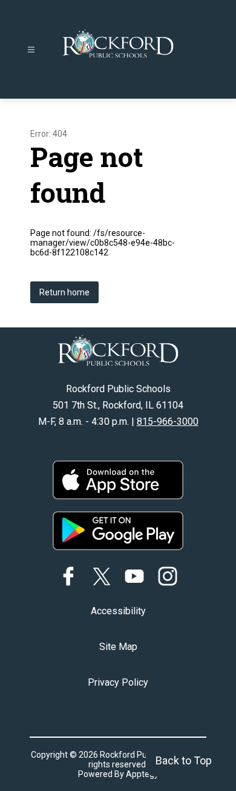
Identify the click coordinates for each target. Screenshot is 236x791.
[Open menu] (31, 50)
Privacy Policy (118, 682)
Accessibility (118, 611)
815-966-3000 (167, 421)
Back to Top (184, 760)
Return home (64, 292)
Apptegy (142, 774)
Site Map (118, 646)
